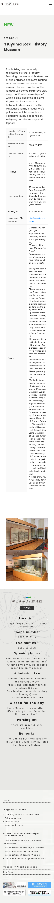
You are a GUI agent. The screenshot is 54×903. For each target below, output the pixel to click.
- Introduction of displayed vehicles (24, 847)
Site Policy (9, 872)
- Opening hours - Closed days (21, 814)
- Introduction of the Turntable (20, 851)
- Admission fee (12, 818)
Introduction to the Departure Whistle (24, 858)
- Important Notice (13, 825)
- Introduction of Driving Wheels (21, 854)
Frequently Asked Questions (20, 866)
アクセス (27, 608)
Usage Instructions (14, 809)
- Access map (11, 821)
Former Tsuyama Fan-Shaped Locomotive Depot (21, 834)
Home (6, 800)
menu (50, 4)
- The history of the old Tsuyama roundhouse (22, 842)
